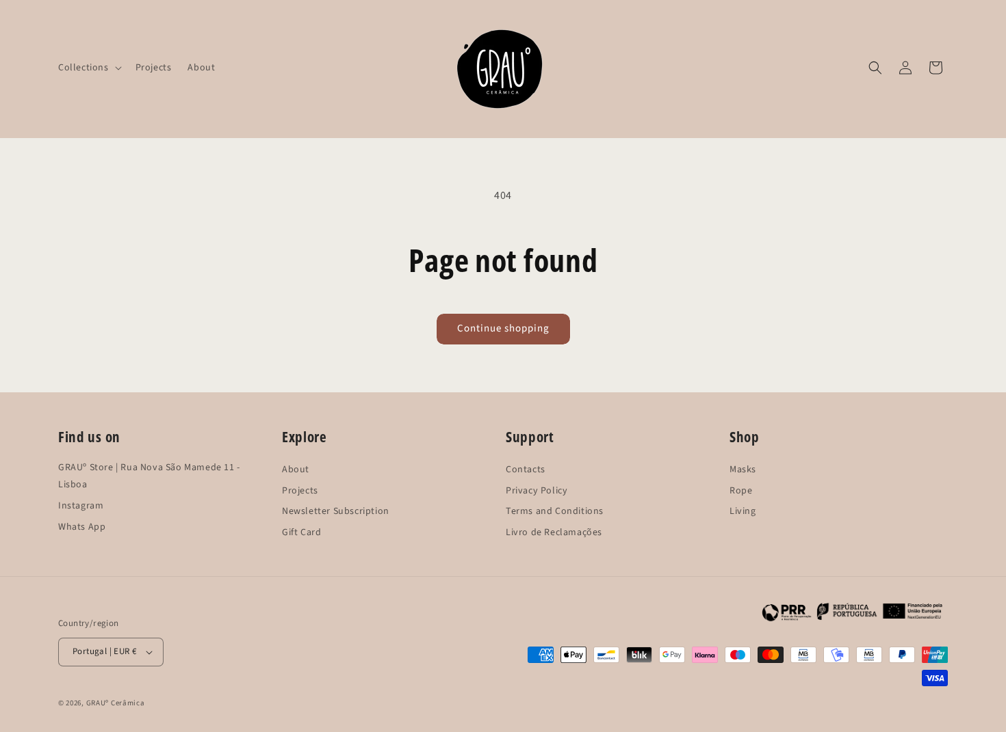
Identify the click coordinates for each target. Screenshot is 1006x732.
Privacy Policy (536, 485)
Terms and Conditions (555, 505)
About (295, 464)
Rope (741, 485)
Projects (300, 485)
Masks (743, 464)
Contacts (525, 464)
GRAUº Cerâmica (115, 703)
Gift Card (301, 527)
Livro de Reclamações (554, 527)
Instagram (80, 500)
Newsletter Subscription (335, 505)
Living (743, 505)
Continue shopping (503, 328)
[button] (88, 67)
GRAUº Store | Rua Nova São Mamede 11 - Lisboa (149, 462)
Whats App (81, 521)
